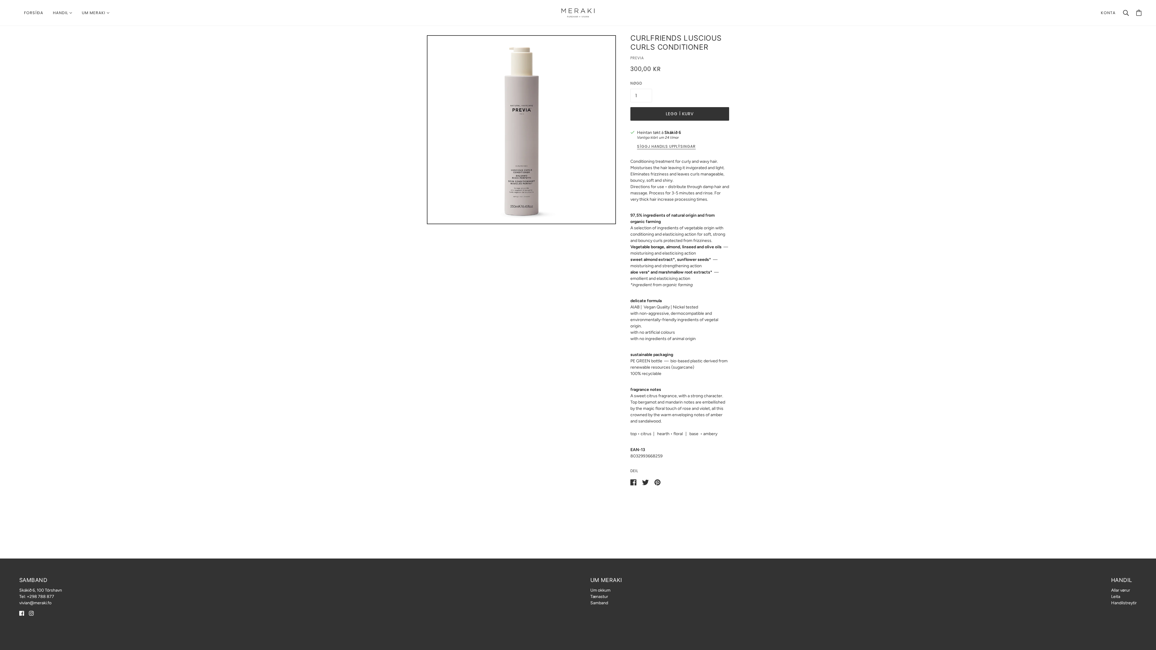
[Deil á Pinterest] (657, 482)
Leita (1115, 596)
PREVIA (637, 57)
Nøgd (636, 83)
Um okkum (600, 590)
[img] (21, 613)
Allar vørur (1120, 590)
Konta (1108, 13)
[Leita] (1126, 13)
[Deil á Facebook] (634, 482)
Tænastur (599, 596)
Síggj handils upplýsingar (666, 147)
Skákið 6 (672, 132)
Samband (599, 602)
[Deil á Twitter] (646, 482)
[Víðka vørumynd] (521, 129)
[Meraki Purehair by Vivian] (578, 12)
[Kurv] (1138, 13)
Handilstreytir (1124, 602)
